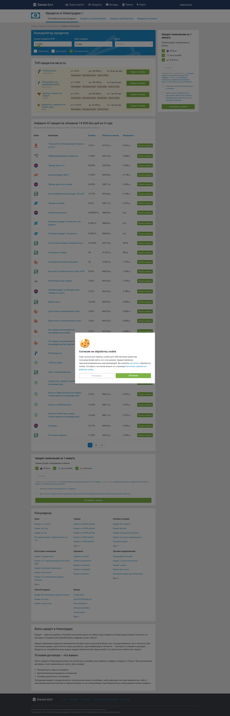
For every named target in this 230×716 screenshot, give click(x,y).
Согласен (133, 375)
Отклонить (97, 376)
